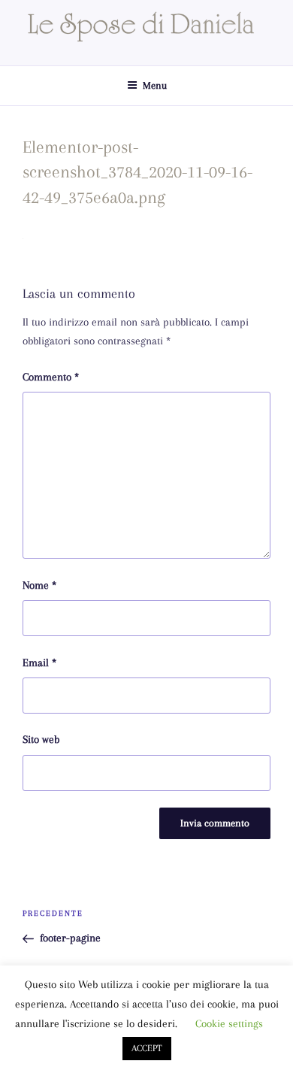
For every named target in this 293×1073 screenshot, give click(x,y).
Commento (51, 377)
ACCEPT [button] (146, 1048)
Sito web (41, 739)
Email (39, 662)
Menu (155, 85)
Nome (39, 585)
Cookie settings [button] (229, 1023)
